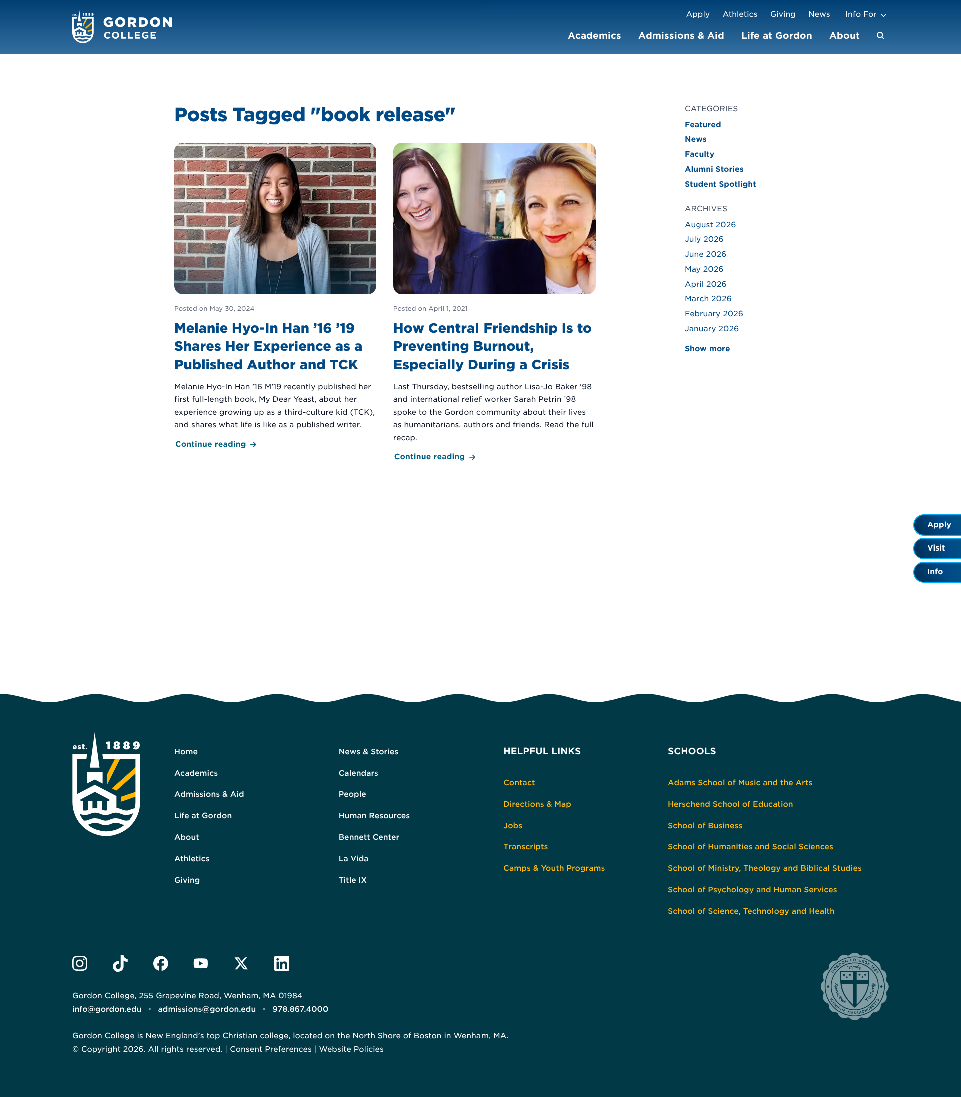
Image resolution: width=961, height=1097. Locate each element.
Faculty (699, 154)
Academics (594, 35)
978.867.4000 (300, 1009)
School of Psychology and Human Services (752, 889)
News (819, 14)
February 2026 (714, 313)
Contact (519, 782)
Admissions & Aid (681, 35)
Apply (698, 14)
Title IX (353, 880)
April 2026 (706, 284)
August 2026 (710, 224)
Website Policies (351, 1049)
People (352, 794)
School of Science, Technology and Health (751, 911)
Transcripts (525, 846)
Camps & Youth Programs (554, 868)
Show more (707, 348)
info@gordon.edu (106, 1009)
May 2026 (704, 269)
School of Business (705, 825)
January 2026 (712, 328)
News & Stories (369, 751)
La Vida (354, 858)
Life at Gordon (776, 35)
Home (186, 751)
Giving (783, 14)
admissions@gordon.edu (207, 1009)
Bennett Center (369, 837)
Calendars (358, 773)
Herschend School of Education (730, 804)
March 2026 (708, 298)
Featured (703, 124)
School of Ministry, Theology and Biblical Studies (765, 868)
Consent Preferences (271, 1049)
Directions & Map (537, 804)
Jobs (512, 825)
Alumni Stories (714, 169)
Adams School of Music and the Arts (740, 782)
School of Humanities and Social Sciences (750, 846)
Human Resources (374, 815)
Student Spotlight (720, 184)
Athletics (740, 14)
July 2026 (704, 239)
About (844, 35)
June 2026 (705, 254)
